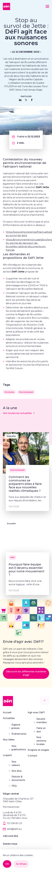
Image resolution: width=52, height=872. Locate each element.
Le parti (7, 755)
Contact (32, 755)
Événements (19, 733)
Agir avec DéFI (36, 712)
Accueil (7, 712)
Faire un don (41, 730)
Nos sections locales (41, 741)
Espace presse (16, 726)
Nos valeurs (16, 763)
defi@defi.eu (14, 829)
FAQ (14, 785)
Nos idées (9, 739)
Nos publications (19, 748)
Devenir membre (41, 721)
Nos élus (17, 771)
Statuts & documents (18, 778)
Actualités (9, 718)
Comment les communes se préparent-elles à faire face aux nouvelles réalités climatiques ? (25, 483)
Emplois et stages (38, 750)
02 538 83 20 (14, 823)
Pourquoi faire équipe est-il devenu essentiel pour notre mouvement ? (26, 569)
